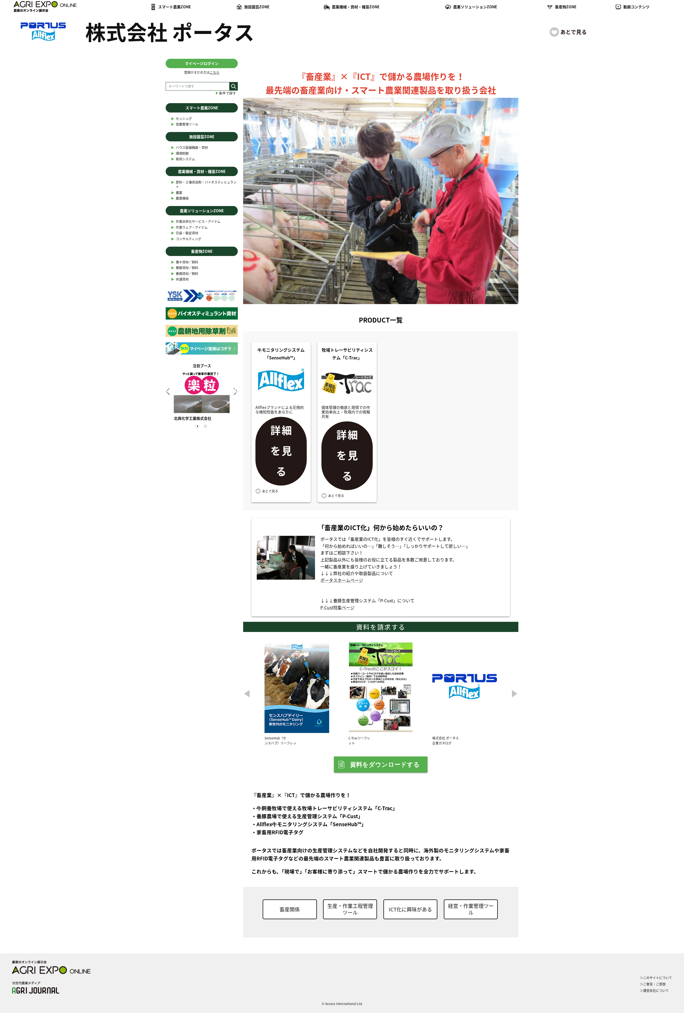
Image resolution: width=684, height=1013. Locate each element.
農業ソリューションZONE (475, 6)
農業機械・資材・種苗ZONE (356, 6)
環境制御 (180, 153)
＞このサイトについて (656, 977)
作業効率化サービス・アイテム (195, 221)
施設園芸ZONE (257, 6)
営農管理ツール (184, 124)
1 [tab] (197, 426)
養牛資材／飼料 (184, 262)
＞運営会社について (654, 990)
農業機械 (180, 198)
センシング (181, 119)
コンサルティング (186, 239)
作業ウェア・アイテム (189, 227)
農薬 (176, 193)
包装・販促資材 (184, 233)
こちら (214, 72)
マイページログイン (202, 63)
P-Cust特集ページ (337, 607)
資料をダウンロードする (385, 764)
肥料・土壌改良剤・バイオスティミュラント (203, 184)
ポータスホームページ (341, 580)
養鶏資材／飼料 (184, 273)
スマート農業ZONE (174, 6)
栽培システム (183, 159)
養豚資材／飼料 (184, 268)
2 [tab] (205, 426)
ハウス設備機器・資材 (189, 147)
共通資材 (180, 279)
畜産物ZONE (566, 6)
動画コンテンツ (636, 6)
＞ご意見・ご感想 (653, 984)
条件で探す (225, 93)
